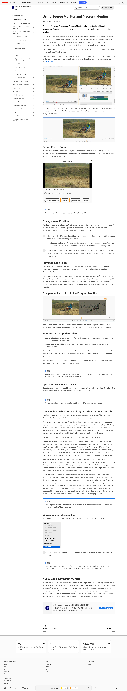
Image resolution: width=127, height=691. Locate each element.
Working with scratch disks (22, 74)
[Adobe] (4, 2)
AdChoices (120, 688)
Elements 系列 (63, 2)
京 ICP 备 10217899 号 (97, 688)
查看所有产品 (7, 683)
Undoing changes (20, 67)
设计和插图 (6, 669)
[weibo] (16, 688)
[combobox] (86, 8)
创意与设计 (13, 2)
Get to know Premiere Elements (21, 23)
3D (4, 676)
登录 (121, 2)
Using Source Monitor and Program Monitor (22, 47)
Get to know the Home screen (23, 40)
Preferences (18, 52)
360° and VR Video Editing (20, 81)
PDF (5, 673)
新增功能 (40, 2)
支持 (53, 2)
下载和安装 (48, 664)
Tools (16, 55)
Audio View (18, 64)
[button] (116, 2)
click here (49, 62)
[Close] (88, 687)
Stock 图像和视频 (8, 680)
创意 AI (5, 664)
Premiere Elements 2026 (27, 2)
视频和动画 (6, 671)
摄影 (5, 666)
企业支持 (48, 669)
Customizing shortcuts (21, 70)
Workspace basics (20, 43)
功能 (47, 2)
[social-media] (19, 688)
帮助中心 (48, 666)
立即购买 (82, 2)
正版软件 (48, 671)
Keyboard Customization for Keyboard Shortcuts (23, 59)
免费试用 (73, 2)
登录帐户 (90, 664)
